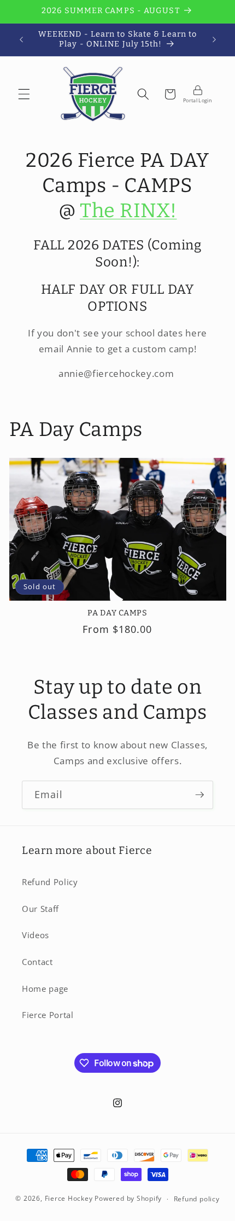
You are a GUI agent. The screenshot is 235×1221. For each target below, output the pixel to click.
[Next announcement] (214, 39)
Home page (45, 989)
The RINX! (128, 211)
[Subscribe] (199, 795)
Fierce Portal (48, 1015)
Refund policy (197, 1198)
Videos (35, 935)
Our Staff (40, 909)
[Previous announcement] (21, 39)
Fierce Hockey (69, 1198)
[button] (24, 94)
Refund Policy (50, 882)
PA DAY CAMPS (117, 613)
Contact (37, 962)
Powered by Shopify (128, 1198)
